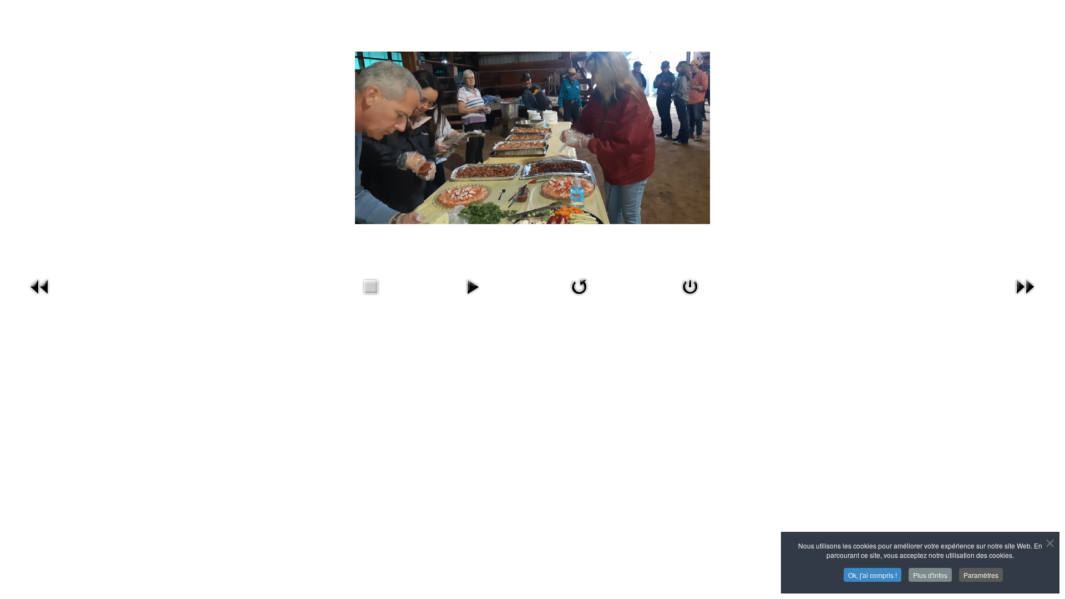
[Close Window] (690, 297)
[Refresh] (579, 297)
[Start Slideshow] (472, 297)
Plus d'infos (930, 575)
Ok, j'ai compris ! (872, 575)
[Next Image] (1025, 297)
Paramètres (980, 575)
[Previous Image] (40, 297)
